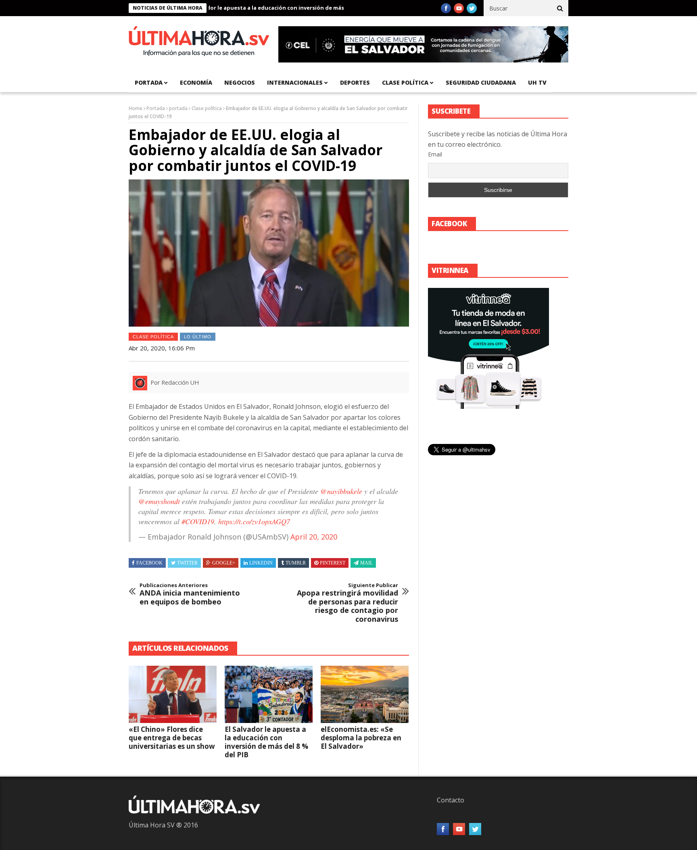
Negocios (239, 82)
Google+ (223, 563)
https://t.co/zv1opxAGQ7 (254, 521)
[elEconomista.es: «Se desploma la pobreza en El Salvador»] (365, 694)
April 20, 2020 (313, 537)
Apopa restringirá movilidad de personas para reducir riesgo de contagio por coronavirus (347, 602)
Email (435, 154)
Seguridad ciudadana (481, 82)
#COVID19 (198, 521)
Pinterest (332, 563)
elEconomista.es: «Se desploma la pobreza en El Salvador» (361, 738)
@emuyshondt (159, 501)
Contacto (450, 800)
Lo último (197, 336)
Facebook (149, 563)
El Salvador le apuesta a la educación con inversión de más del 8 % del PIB (263, 7)
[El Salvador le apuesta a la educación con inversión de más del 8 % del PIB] (269, 694)
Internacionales (295, 82)
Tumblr (296, 563)
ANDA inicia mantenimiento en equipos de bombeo (190, 594)
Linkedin (261, 563)
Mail (366, 563)
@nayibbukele (341, 491)
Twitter (187, 563)
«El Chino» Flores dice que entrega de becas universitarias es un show (172, 738)
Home (135, 108)
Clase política (405, 82)
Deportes (355, 82)
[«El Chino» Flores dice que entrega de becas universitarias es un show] (173, 694)
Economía (196, 82)
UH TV (537, 82)
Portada (155, 108)
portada (149, 82)
